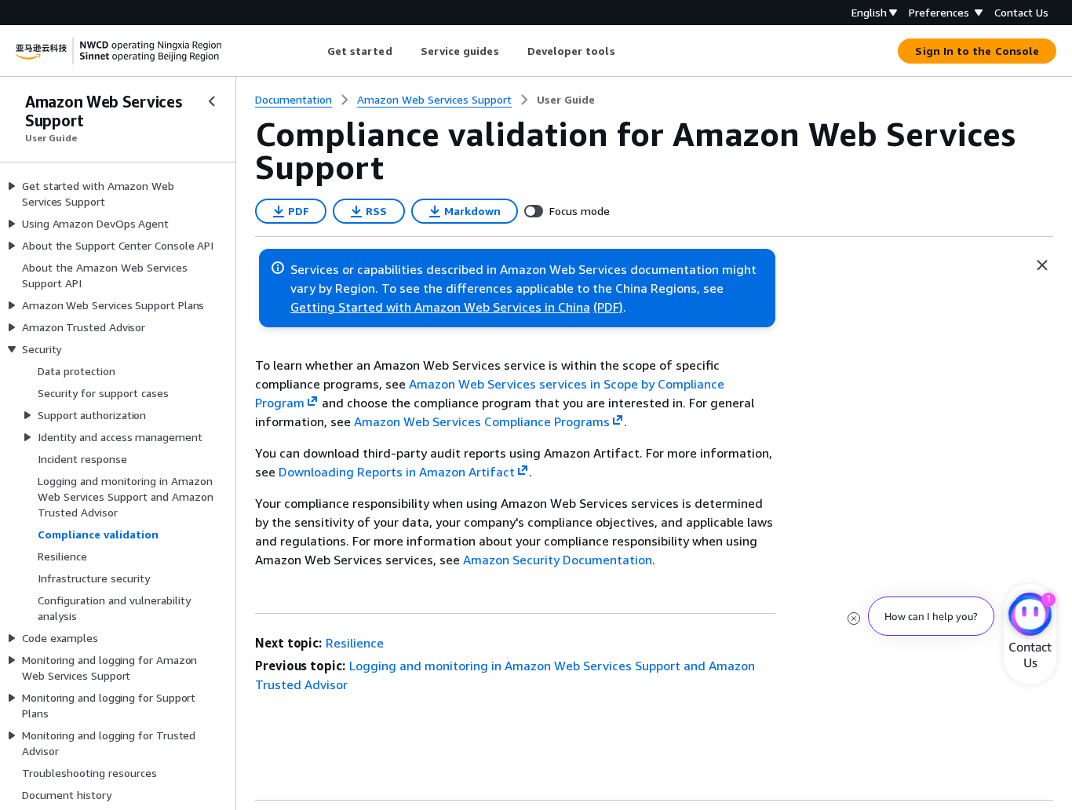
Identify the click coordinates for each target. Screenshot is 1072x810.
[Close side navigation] (212, 101)
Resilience (355, 643)
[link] (566, 100)
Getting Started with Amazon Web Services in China (440, 307)
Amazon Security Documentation (557, 559)
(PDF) (608, 307)
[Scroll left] (315, 51)
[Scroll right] (626, 51)
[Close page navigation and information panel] (1042, 265)
